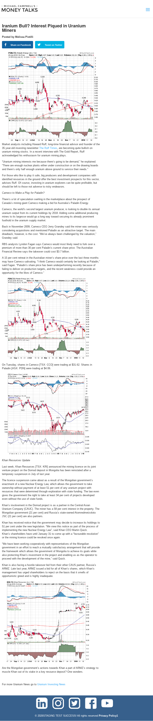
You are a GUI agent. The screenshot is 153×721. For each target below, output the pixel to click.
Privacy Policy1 (108, 715)
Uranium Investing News (51, 684)
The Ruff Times (48, 148)
